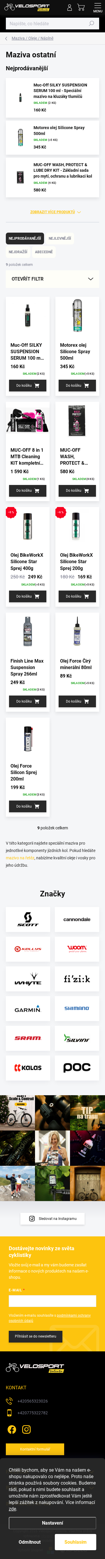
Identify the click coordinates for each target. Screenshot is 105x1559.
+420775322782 (33, 1412)
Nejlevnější (60, 238)
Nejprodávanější (25, 238)
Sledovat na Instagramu (58, 1219)
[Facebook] (11, 1428)
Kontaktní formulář (35, 1449)
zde (12, 1509)
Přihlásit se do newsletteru (35, 1336)
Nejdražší (18, 252)
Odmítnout (30, 1542)
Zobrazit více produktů (52, 212)
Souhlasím (75, 1542)
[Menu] (97, 7)
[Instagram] (25, 1428)
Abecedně (44, 252)
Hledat (91, 23)
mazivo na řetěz (20, 858)
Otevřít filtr (27, 279)
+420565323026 (33, 1401)
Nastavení (52, 1523)
